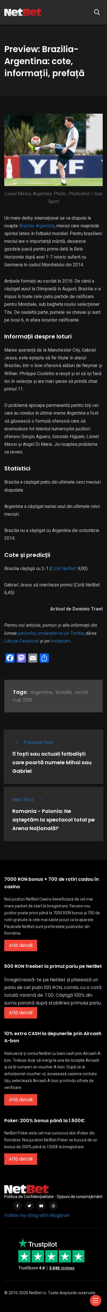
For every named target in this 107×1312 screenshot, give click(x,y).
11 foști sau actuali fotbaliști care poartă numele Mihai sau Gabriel (52, 762)
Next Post (23, 799)
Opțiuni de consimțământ (79, 1196)
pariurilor (26, 633)
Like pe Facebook (21, 641)
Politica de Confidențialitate (29, 1196)
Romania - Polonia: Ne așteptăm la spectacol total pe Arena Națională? (53, 819)
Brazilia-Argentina (36, 225)
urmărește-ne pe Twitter (60, 633)
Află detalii (21, 945)
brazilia (64, 692)
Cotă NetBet (63, 568)
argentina (41, 692)
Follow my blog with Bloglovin (37, 1215)
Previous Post (39, 742)
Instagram (60, 641)
